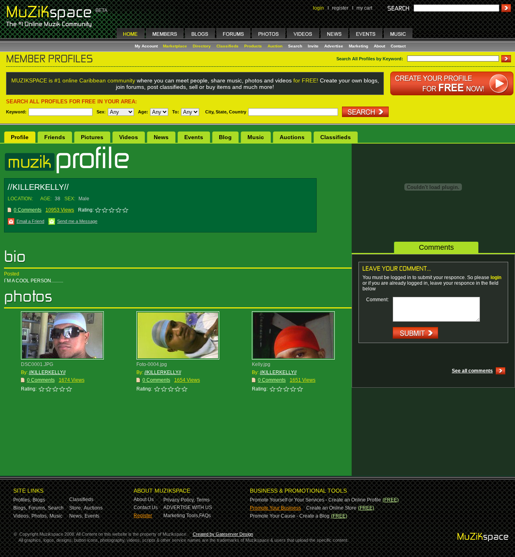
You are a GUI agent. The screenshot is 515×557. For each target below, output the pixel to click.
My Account (147, 46)
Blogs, (20, 508)
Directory (202, 46)
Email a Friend (30, 221)
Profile (20, 137)
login (318, 8)
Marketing (358, 46)
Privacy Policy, (179, 500)
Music (255, 137)
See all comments (472, 371)
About (379, 46)
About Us (144, 499)
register (340, 8)
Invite (313, 46)
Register (143, 515)
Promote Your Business (275, 508)
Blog (225, 137)
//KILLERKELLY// (47, 372)
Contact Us (146, 507)
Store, (75, 508)
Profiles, (22, 500)
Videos (128, 137)
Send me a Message (77, 221)
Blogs (39, 500)
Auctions (292, 137)
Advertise (333, 46)
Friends (54, 137)
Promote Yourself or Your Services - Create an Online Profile (315, 500)
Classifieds (227, 46)
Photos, (39, 516)
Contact (398, 46)
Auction (275, 46)
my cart (364, 8)
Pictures (92, 137)
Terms (203, 500)
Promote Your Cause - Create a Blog (290, 516)
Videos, (21, 516)
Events (193, 137)
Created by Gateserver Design (223, 534)
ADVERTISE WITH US (187, 507)
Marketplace (175, 46)
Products (253, 46)
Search (295, 46)
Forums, (37, 508)
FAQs (205, 515)
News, (76, 516)
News (161, 137)
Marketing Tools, (181, 515)
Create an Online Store (331, 508)
